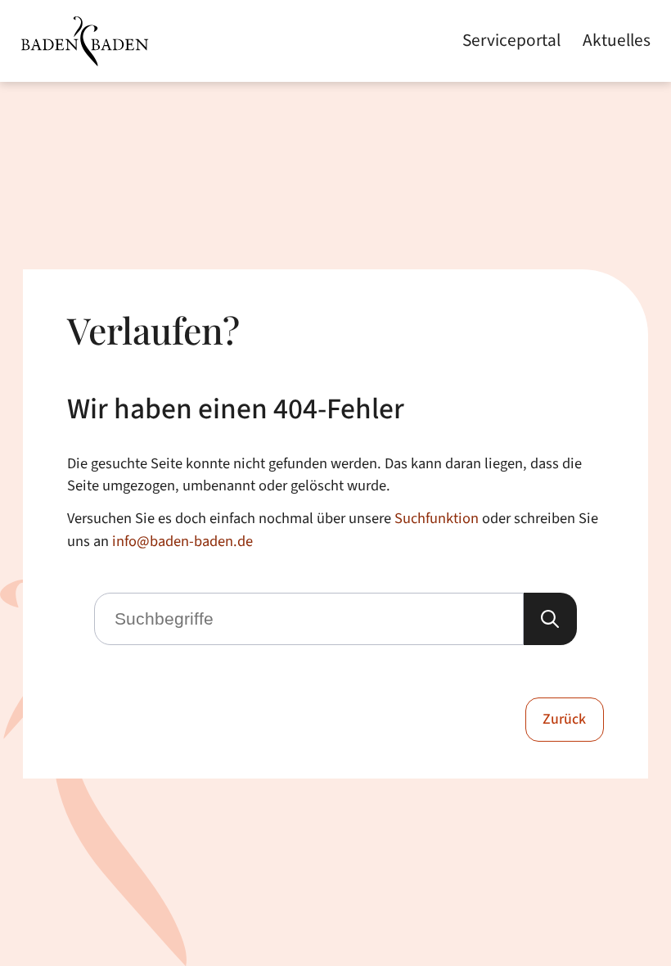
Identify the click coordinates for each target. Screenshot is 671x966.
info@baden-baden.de (182, 541)
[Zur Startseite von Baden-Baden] (84, 41)
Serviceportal (511, 40)
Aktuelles (617, 40)
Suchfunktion (436, 518)
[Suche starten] (550, 619)
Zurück (564, 719)
